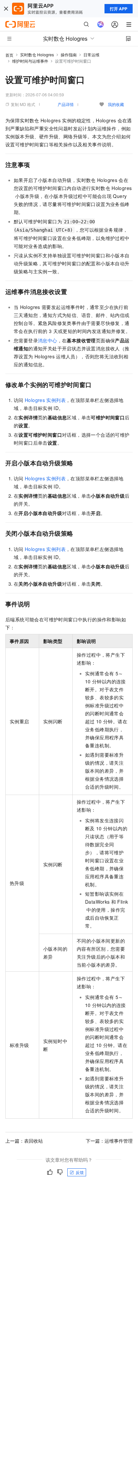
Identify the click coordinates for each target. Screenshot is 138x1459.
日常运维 (91, 54)
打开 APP (118, 9)
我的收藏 (116, 104)
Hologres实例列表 (45, 400)
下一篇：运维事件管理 (109, 1140)
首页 (9, 55)
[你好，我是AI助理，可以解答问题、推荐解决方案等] (100, 24)
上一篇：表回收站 (24, 1140)
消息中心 (47, 340)
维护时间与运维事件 (30, 61)
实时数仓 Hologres (37, 54)
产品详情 (66, 104)
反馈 (80, 1172)
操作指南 (69, 54)
